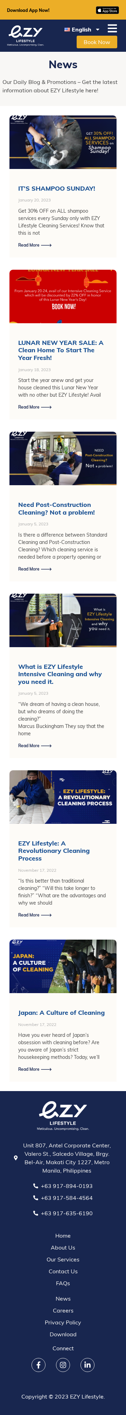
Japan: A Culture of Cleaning (61, 1013)
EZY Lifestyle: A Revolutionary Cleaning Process (54, 850)
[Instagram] (63, 1365)
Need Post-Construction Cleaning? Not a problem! (56, 508)
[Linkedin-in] (87, 1365)
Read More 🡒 (35, 245)
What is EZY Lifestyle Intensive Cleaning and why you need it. (60, 674)
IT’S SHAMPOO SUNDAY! (56, 188)
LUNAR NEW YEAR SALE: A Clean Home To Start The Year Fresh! (61, 350)
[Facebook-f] (38, 1365)
